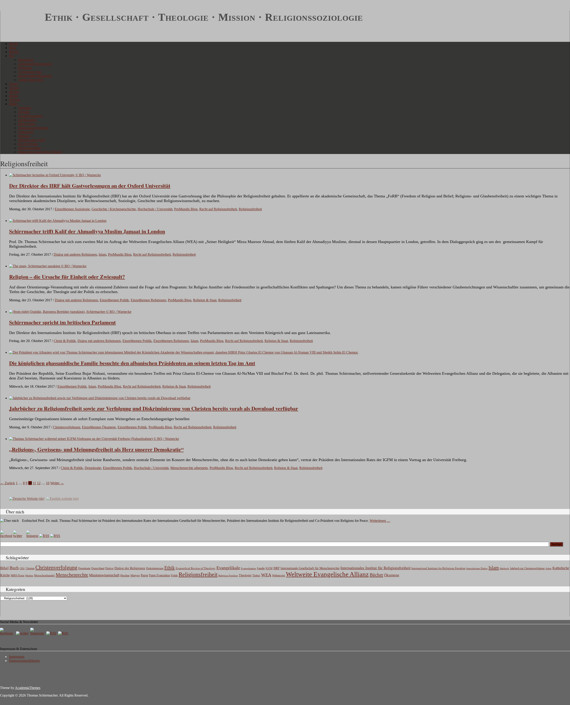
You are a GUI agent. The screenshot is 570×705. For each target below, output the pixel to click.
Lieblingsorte (27, 120)
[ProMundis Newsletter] (44, 536)
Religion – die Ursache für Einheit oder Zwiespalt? (67, 276)
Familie (261, 568)
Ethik (169, 567)
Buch (14, 567)
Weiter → (57, 483)
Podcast (14, 100)
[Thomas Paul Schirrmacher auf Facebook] (6, 536)
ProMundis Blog (185, 209)
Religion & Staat (204, 300)
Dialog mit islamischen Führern (40, 152)
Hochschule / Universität (155, 209)
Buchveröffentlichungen (35, 76)
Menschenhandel (44, 575)
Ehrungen (25, 68)
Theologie (245, 575)
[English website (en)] (62, 498)
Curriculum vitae (30, 72)
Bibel (4, 568)
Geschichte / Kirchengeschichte (114, 209)
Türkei (256, 575)
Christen (30, 568)
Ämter (13, 84)
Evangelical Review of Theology (196, 568)
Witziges (24, 136)
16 (47, 483)
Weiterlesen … (380, 521)
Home (13, 44)
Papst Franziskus (159, 575)
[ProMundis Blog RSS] (55, 536)
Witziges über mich (31, 140)
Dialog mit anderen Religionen (75, 254)
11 (34, 483)
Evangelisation (248, 568)
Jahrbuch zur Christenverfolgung (527, 568)
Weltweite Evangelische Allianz (327, 574)
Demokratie (93, 468)
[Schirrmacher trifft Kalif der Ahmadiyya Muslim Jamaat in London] (57, 221)
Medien (29, 575)
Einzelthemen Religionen (148, 300)
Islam (102, 254)
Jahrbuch (504, 568)
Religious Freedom (228, 575)
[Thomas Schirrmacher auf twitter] (22, 633)
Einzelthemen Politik (114, 300)
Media (13, 96)
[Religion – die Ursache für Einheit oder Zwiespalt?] (47, 266)
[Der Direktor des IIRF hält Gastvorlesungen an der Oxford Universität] (55, 175)
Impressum (16, 656)
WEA (266, 574)
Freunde (24, 112)
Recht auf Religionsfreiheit (218, 209)
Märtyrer (135, 575)
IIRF (276, 568)
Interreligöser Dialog (477, 568)
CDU (22, 568)
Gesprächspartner (30, 116)
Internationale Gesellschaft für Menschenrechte (310, 568)
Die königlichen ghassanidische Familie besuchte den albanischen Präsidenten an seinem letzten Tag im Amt (132, 363)
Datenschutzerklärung (24, 660)
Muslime (125, 575)
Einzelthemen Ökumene (99, 427)
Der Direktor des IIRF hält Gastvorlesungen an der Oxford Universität (89, 185)
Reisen (14, 52)
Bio (11, 56)
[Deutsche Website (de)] (26, 498)
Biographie (26, 60)
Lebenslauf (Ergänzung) (35, 64)
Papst (144, 575)
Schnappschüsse (29, 148)
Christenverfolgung (66, 427)
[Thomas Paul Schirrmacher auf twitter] (19, 536)
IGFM (269, 568)
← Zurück (7, 483)
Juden (549, 568)
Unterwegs (25, 132)
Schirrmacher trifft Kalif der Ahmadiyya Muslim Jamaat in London (87, 231)
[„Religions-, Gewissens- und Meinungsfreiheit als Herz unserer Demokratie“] (94, 439)
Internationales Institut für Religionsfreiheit (375, 568)
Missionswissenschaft (104, 575)
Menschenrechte (72, 574)
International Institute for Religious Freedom (438, 568)
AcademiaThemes (27, 688)
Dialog (109, 568)
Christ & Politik (65, 341)
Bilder (13, 104)
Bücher (14, 92)
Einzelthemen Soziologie (72, 209)
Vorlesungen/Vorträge (33, 128)
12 (39, 483)
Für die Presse (28, 144)
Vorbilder (24, 108)
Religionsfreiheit (250, 209)
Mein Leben (26, 124)
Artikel (14, 88)
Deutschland (97, 568)
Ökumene (391, 575)
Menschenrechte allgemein (189, 468)
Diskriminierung (154, 568)
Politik (174, 575)
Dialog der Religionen (129, 568)
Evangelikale (228, 567)
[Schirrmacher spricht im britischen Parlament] (70, 312)
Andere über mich (30, 80)
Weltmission (278, 575)
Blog (12, 48)
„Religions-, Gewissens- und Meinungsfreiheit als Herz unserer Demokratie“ (96, 449)
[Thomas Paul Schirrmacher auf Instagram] (32, 536)
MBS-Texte (17, 575)
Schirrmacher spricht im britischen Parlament (62, 322)
